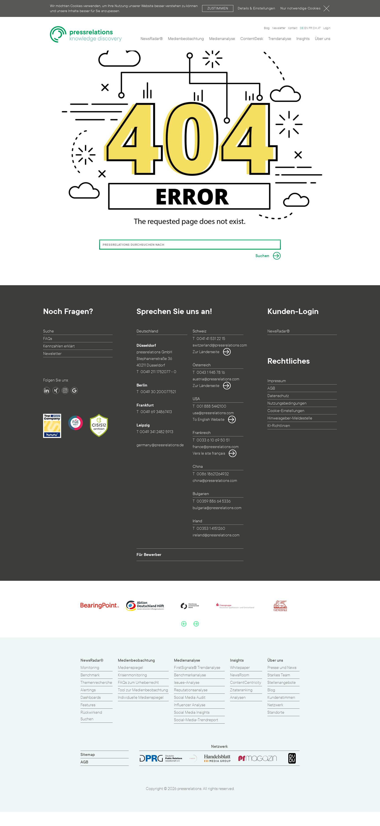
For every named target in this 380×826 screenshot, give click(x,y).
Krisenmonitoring (132, 675)
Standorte (275, 712)
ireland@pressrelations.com (216, 535)
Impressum (276, 381)
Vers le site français (209, 453)
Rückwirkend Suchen (91, 715)
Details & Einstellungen (256, 8)
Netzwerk (275, 705)
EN (306, 28)
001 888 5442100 (211, 406)
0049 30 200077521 (158, 392)
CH (315, 28)
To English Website (209, 419)
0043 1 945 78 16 (211, 372)
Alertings (88, 690)
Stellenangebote (281, 682)
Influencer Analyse (189, 705)
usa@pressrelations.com (213, 413)
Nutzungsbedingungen (287, 403)
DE (302, 28)
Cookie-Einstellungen (285, 410)
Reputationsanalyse (191, 690)
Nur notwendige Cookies (300, 8)
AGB (271, 388)
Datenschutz (278, 396)
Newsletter (278, 28)
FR (310, 28)
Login (326, 28)
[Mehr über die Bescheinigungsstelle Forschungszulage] (75, 423)
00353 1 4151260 (211, 528)
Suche (48, 331)
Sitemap (87, 754)
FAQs (47, 338)
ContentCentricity (245, 682)
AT (319, 28)
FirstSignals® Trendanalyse (197, 667)
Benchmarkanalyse (190, 675)
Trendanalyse (279, 38)
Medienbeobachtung (186, 38)
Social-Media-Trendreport (196, 720)
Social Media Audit (189, 697)
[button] (183, 623)
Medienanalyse (222, 38)
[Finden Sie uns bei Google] (74, 390)
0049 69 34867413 (156, 412)
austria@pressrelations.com (216, 379)
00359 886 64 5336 (214, 501)
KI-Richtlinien (278, 425)
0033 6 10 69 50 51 (213, 440)
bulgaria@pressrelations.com (217, 508)
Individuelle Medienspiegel (141, 697)
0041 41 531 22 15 (211, 338)
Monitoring (89, 667)
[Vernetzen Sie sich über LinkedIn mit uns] (46, 390)
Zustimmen (217, 8)
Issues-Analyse (186, 682)
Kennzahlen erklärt (59, 346)
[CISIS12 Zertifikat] (99, 425)
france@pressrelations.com (216, 447)
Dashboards (90, 697)
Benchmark (90, 675)
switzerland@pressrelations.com (220, 345)
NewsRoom (239, 675)
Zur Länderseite (206, 352)
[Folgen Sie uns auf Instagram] (65, 390)
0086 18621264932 (213, 474)
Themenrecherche (96, 682)
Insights (303, 38)
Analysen (238, 697)
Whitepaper (240, 667)
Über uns (322, 38)
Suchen (262, 256)
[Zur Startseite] (86, 34)
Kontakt (292, 28)
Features (87, 705)
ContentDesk (251, 38)
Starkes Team (278, 675)
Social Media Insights (192, 712)
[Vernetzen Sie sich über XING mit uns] (55, 390)
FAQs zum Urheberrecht (138, 682)
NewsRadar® (152, 38)
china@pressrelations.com (215, 480)
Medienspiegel (130, 667)
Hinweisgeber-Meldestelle (289, 418)
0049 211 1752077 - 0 (158, 372)
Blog (267, 28)
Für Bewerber (149, 554)
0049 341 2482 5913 (156, 432)
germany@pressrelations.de (160, 445)
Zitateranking (241, 690)
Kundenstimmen (281, 697)
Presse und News (281, 667)
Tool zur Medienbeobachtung (143, 690)
